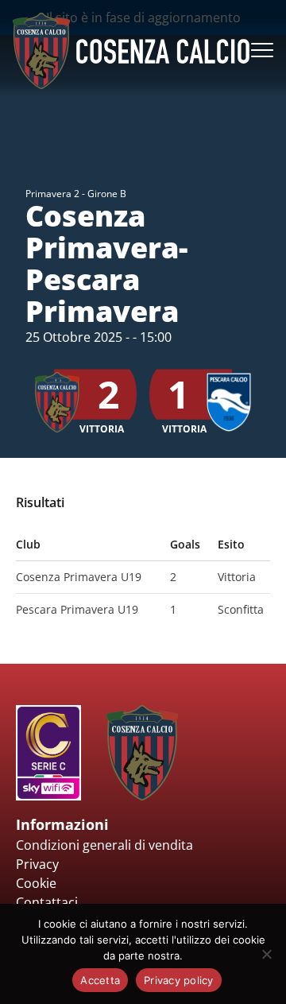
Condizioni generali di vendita (104, 845)
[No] (266, 954)
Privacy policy (179, 980)
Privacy (37, 864)
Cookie (36, 883)
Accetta (100, 980)
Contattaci (47, 902)
